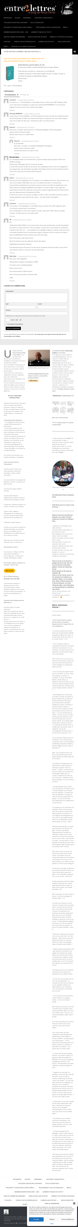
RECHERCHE (8, 18)
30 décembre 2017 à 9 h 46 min (30, 141)
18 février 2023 (61, 422)
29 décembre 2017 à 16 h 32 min (30, 157)
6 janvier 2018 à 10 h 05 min (26, 100)
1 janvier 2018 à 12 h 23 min (32, 113)
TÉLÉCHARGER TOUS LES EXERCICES (48, 27)
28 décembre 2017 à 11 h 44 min (22, 219)
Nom (7, 304)
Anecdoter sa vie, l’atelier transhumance (24, 46)
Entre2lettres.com (57, 448)
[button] (74, 1203)
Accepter (36, 1219)
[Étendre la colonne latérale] (74, 51)
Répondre (12, 110)
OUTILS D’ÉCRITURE (36, 22)
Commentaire (10, 291)
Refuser (52, 1219)
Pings (25, 94)
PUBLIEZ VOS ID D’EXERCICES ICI (25, 41)
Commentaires (12, 94)
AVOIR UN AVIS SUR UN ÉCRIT (37, 37)
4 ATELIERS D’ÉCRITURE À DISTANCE (16, 22)
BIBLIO (65, 27)
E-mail (40, 304)
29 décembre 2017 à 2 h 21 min (24, 178)
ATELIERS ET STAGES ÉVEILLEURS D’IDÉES (18, 27)
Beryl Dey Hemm (14, 157)
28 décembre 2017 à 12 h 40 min (27, 203)
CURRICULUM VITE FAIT (46, 41)
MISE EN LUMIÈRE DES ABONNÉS (14, 37)
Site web (8, 310)
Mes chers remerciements (60, 417)
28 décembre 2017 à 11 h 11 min (27, 256)
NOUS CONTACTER (64, 41)
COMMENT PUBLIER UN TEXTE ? (41, 32)
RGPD (52, 1223)
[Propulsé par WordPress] (16, 1223)
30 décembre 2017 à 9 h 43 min (26, 127)
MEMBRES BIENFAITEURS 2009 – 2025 (16, 32)
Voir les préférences (68, 1219)
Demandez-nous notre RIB (11, 578)
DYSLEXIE (7, 41)
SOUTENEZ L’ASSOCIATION (43, 18)
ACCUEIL (17, 18)
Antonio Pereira (56, 615)
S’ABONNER (27, 18)
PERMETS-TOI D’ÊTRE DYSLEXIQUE (61, 37)
